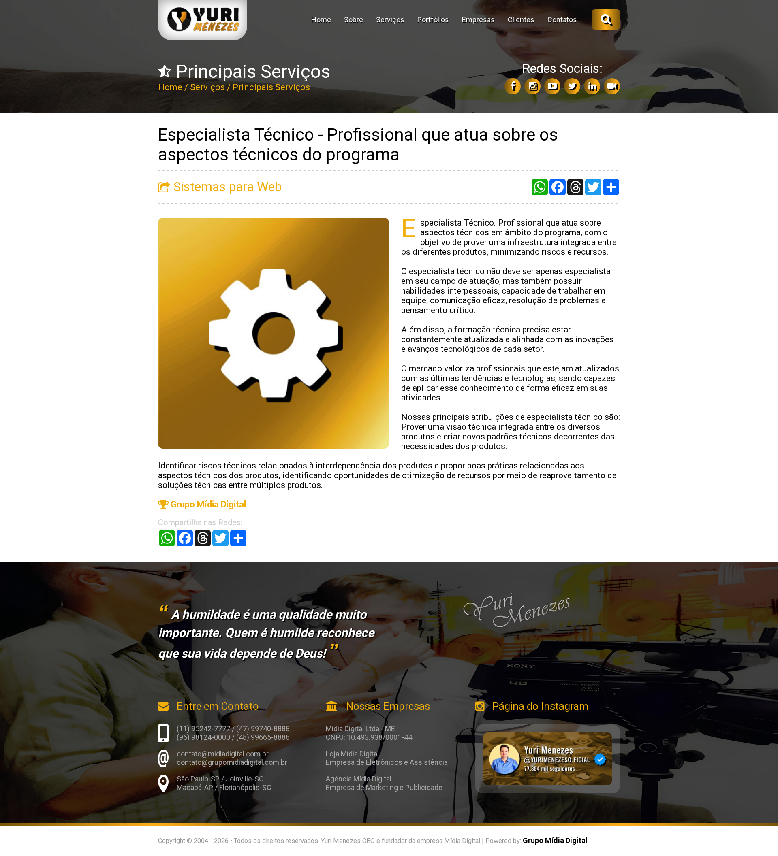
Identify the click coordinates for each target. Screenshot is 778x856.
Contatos (562, 19)
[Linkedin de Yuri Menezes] (592, 86)
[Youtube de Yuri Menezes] (552, 86)
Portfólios (433, 19)
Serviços (390, 19)
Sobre (353, 19)
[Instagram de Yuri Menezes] (532, 86)
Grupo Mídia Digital (207, 504)
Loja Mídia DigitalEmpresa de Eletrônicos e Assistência (387, 758)
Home (321, 19)
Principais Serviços (271, 87)
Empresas (478, 19)
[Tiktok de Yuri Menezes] (612, 86)
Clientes (521, 19)
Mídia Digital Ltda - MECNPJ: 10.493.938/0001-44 (369, 732)
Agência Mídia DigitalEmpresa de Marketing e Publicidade (384, 783)
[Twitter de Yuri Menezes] (572, 86)
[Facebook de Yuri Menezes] (512, 86)
